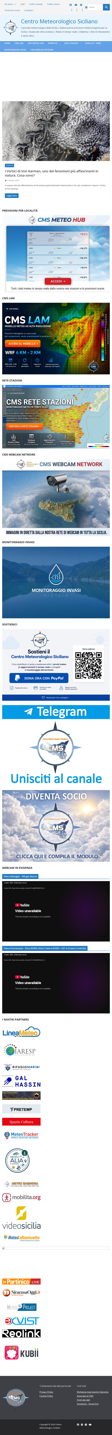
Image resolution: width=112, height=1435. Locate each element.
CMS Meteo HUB (36, 43)
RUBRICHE (52, 43)
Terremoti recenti (12, 10)
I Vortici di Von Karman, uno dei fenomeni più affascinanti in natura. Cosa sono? (51, 173)
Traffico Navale (36, 4)
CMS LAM (19, 43)
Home (7, 43)
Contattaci (28, 10)
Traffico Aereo (53, 4)
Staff (22, 4)
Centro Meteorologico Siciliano (59, 21)
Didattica (9, 165)
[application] (56, 911)
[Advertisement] (56, 72)
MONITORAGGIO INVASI (15, 49)
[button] (14, 4)
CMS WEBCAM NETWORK (42, 49)
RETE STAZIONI (71, 43)
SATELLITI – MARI (93, 43)
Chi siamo (8, 4)
